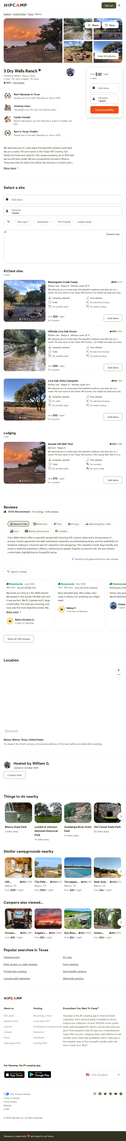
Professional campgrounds (47, 1026)
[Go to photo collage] (33, 40)
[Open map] (63, 247)
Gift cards (9, 1015)
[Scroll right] (121, 816)
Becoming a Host (42, 1015)
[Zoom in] (118, 670)
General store (11, 1021)
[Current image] (20, 319)
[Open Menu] (119, 5)
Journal (8, 1026)
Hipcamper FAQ (12, 1043)
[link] (63, 301)
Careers (8, 1031)
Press (7, 1037)
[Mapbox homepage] (11, 731)
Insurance (38, 1031)
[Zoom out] (118, 674)
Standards (38, 1037)
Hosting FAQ (40, 1043)
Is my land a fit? (41, 1021)
